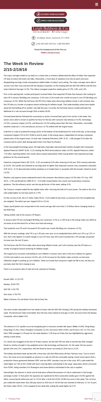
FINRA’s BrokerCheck (50, 53)
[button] (96, 4)
